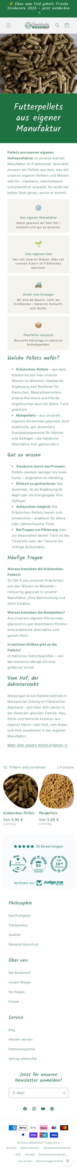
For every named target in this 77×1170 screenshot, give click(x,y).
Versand (30, 1154)
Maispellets (48, 813)
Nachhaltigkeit (20, 915)
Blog (12, 1030)
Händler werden (21, 1039)
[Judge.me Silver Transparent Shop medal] (38, 863)
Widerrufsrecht (30, 1147)
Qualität (15, 934)
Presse (14, 1001)
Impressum (25, 1161)
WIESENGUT (36, 1142)
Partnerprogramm (22, 1049)
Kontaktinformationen (52, 1154)
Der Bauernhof (19, 972)
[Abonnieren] (63, 1093)
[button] (8, 25)
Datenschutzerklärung (57, 1147)
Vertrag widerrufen (23, 1058)
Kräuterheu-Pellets (19, 813)
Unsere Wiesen (20, 982)
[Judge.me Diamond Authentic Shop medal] (18, 863)
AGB (18, 1154)
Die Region (17, 992)
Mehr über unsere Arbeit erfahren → (37, 745)
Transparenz (18, 925)
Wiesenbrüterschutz (24, 944)
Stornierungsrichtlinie (49, 1161)
